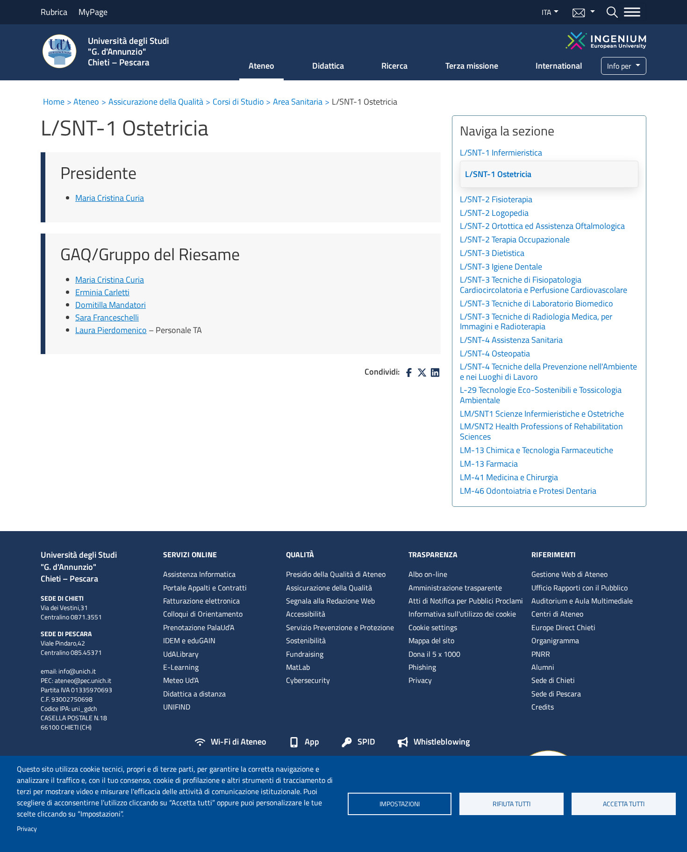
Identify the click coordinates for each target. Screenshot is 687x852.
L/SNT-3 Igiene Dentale (501, 267)
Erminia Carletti (102, 292)
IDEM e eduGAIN (189, 640)
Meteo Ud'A (181, 680)
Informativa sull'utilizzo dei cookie (462, 613)
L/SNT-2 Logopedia (494, 213)
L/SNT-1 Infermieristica (501, 153)
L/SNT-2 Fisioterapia (496, 200)
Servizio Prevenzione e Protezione (340, 627)
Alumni (542, 667)
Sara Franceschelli (107, 317)
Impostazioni (399, 804)
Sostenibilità (306, 640)
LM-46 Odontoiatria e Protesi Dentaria (528, 491)
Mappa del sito (431, 640)
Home (53, 101)
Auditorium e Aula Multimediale (582, 600)
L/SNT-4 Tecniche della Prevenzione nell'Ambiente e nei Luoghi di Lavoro (548, 372)
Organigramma (555, 640)
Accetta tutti (623, 804)
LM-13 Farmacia (489, 464)
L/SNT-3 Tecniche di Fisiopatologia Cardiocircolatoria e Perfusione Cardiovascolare (543, 285)
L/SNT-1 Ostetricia (498, 174)
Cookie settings (432, 627)
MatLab (298, 667)
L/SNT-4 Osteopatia (495, 354)
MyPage (93, 12)
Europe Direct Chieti (563, 627)
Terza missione (471, 65)
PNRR (540, 654)
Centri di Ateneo (557, 613)
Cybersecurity (308, 680)
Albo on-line (427, 574)
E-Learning (181, 667)
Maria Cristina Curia (109, 198)
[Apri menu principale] (632, 12)
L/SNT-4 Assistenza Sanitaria (511, 340)
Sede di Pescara (556, 693)
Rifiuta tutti (511, 804)
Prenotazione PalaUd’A (199, 627)
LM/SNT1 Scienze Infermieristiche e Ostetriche (542, 414)
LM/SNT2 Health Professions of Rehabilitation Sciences (541, 432)
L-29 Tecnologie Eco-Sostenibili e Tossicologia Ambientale (541, 395)
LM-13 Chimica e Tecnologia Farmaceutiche (536, 450)
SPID (366, 742)
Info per (620, 65)
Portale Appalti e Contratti (205, 587)
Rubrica (54, 12)
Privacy (27, 828)
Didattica (328, 65)
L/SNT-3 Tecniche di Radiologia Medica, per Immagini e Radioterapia (536, 322)
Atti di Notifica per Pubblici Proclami (465, 600)
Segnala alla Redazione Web (330, 600)
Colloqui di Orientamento (203, 613)
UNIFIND (176, 706)
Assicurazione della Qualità (155, 101)
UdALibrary (181, 654)
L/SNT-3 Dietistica (492, 253)
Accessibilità (305, 613)
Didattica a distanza (194, 693)
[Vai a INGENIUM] (605, 39)
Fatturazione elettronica (201, 600)
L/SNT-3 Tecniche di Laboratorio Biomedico (536, 304)
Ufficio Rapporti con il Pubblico (579, 587)
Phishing (422, 667)
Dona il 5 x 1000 (434, 654)
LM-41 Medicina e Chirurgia (509, 477)
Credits (542, 706)
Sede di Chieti (553, 680)
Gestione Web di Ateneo (569, 574)
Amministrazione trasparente (455, 587)
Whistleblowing (442, 742)
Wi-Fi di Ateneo (238, 742)
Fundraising (304, 654)
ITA (546, 12)
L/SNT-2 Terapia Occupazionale (515, 240)
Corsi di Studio (238, 101)
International (559, 65)
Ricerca (394, 65)
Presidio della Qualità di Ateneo (336, 574)
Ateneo (261, 65)
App (312, 742)
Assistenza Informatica (199, 574)
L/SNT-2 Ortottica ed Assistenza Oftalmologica (542, 226)
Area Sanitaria (297, 101)
